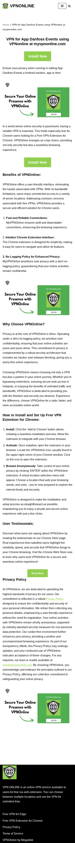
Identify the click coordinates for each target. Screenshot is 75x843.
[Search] (69, 6)
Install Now (37, 56)
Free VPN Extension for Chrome (23, 820)
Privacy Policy (55, 598)
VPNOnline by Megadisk (18, 839)
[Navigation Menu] (62, 6)
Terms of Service (13, 833)
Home (6, 24)
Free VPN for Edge (14, 814)
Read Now (38, 573)
